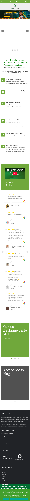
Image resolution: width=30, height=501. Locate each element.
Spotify (3, 480)
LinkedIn (3, 476)
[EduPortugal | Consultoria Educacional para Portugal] (15, 6)
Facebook (4, 474)
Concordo (6, 498)
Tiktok (3, 478)
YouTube (4, 472)
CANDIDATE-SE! (8, 338)
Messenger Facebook (5, 444)
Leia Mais (7, 378)
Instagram (4, 470)
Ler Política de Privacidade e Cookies (18, 498)
